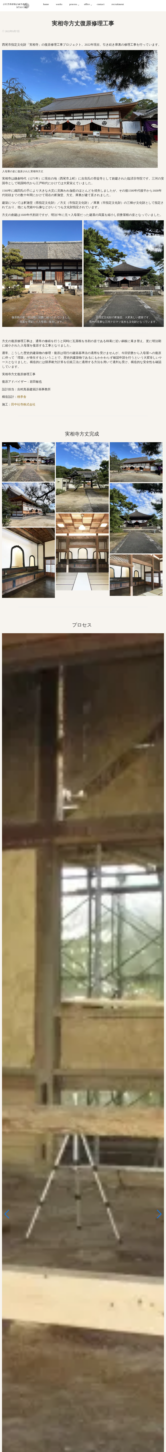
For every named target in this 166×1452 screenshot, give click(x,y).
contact (100, 4)
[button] (7, 1214)
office (87, 4)
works (59, 4)
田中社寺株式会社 (23, 404)
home (46, 4)
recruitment (118, 4)
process (73, 4)
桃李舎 (21, 397)
